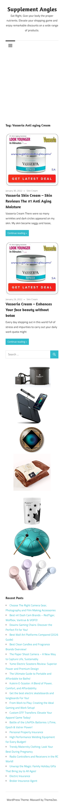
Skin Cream (32, 190)
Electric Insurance (20, 776)
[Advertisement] (32, 84)
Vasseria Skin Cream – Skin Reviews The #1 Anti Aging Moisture (29, 201)
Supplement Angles (32, 9)
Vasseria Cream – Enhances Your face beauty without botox (29, 309)
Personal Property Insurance (26, 732)
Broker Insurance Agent (23, 781)
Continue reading (16, 233)
